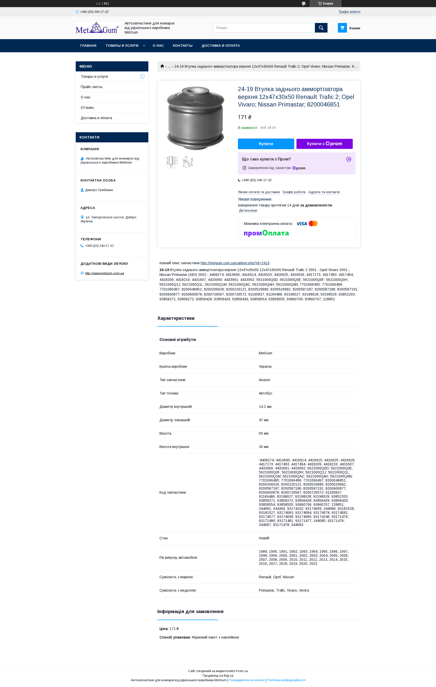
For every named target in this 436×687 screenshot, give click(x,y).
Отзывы (87, 107)
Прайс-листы (91, 87)
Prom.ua (242, 671)
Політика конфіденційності (286, 680)
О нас (158, 45)
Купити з (315, 144)
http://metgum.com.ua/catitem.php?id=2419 (235, 263)
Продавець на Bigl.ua (218, 675)
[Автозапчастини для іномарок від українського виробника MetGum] (97, 32)
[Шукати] (321, 28)
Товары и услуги (122, 45)
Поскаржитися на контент (247, 680)
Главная (88, 45)
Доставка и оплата (221, 45)
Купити (266, 144)
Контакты (183, 45)
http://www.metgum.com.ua (104, 273)
